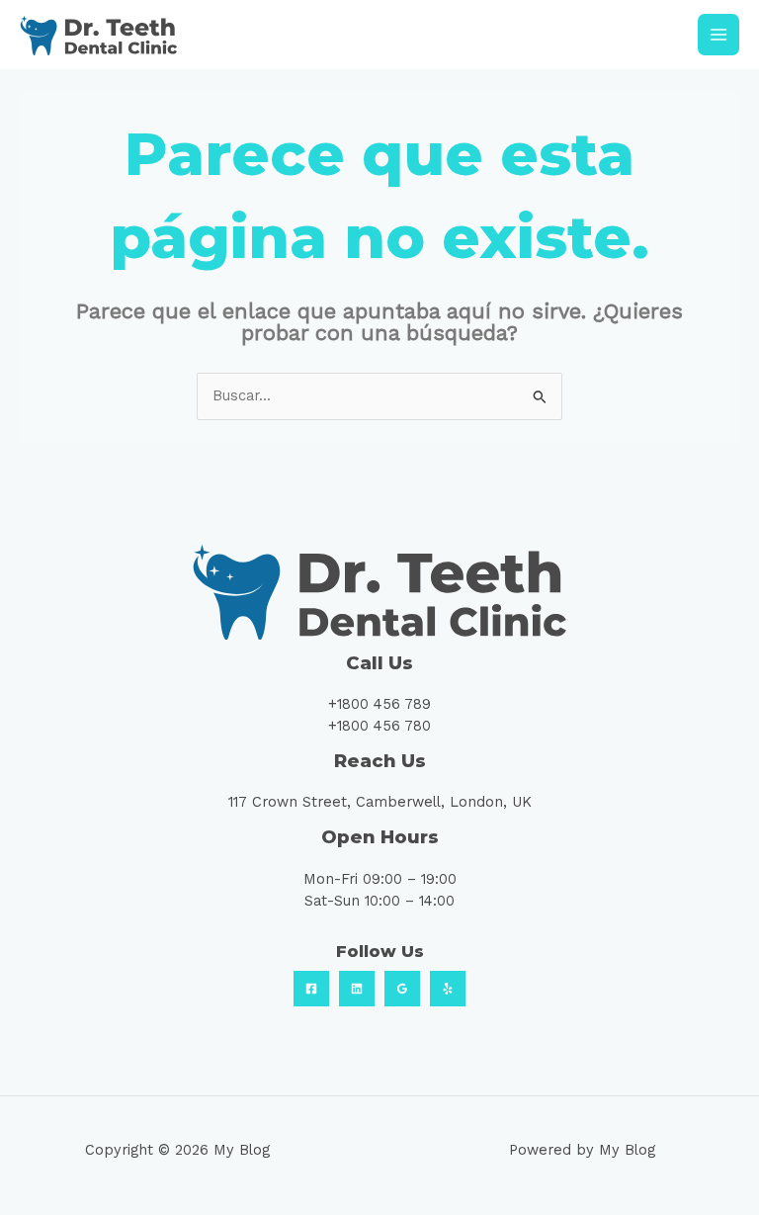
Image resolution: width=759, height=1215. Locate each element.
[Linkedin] (357, 988)
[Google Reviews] (402, 988)
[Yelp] (447, 988)
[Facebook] (311, 988)
